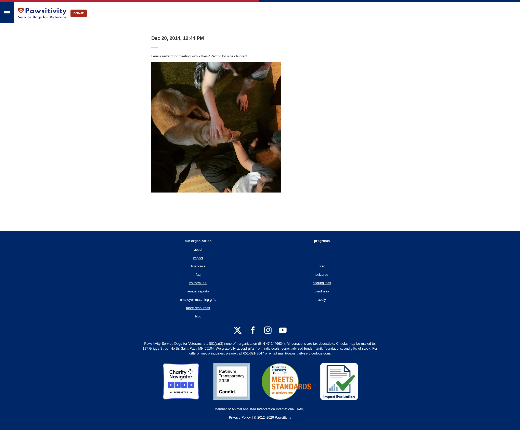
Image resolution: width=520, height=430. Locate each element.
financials (198, 266)
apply (322, 300)
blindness (322, 291)
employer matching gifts (198, 300)
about (198, 250)
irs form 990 (198, 283)
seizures (321, 275)
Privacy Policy (240, 417)
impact (198, 258)
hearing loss (322, 283)
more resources (198, 308)
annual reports (198, 291)
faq (198, 275)
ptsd (322, 266)
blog (198, 316)
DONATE (79, 13)
